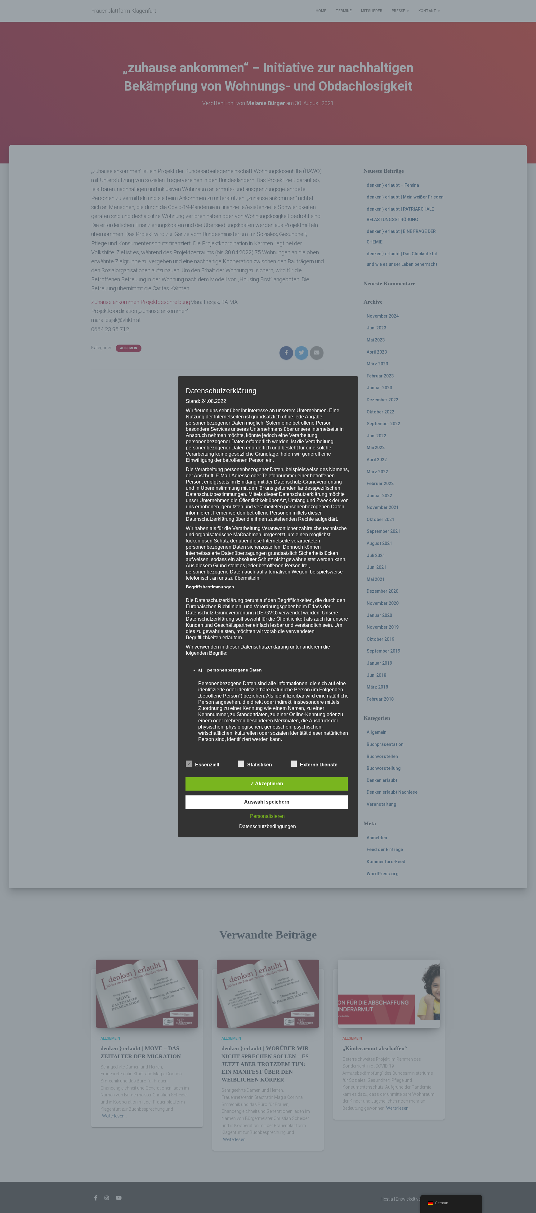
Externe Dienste (318, 764)
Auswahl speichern (266, 802)
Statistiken (259, 764)
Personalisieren (267, 816)
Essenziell (207, 764)
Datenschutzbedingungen (267, 826)
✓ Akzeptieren (266, 783)
